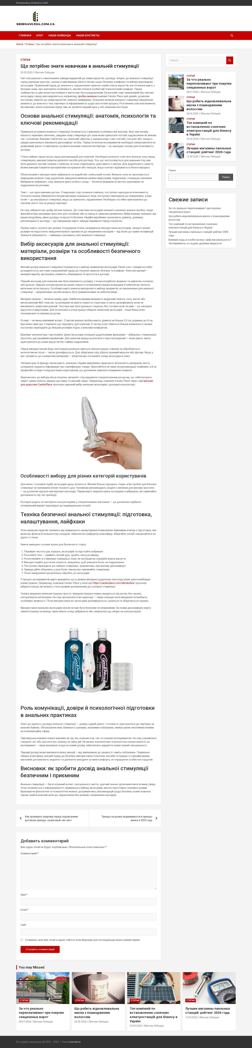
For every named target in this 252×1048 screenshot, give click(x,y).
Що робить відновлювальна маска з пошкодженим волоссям (209, 105)
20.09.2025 (27, 72)
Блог (39, 35)
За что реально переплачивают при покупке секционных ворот (209, 83)
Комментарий (30, 853)
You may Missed (31, 967)
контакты (75, 1041)
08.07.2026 (193, 92)
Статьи (25, 59)
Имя (24, 894)
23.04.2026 (193, 139)
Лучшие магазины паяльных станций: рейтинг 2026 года (209, 150)
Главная (25, 35)
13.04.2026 (193, 156)
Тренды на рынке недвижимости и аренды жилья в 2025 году (126, 818)
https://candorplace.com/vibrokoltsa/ (114, 583)
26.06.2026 (193, 113)
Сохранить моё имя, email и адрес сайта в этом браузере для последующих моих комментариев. (82, 939)
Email (24, 909)
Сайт (23, 924)
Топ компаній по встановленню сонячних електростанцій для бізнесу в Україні (209, 128)
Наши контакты (87, 35)
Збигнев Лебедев (45, 72)
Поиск (172, 170)
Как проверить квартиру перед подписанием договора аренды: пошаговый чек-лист (51, 818)
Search (229, 60)
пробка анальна (87, 96)
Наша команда (60, 35)
